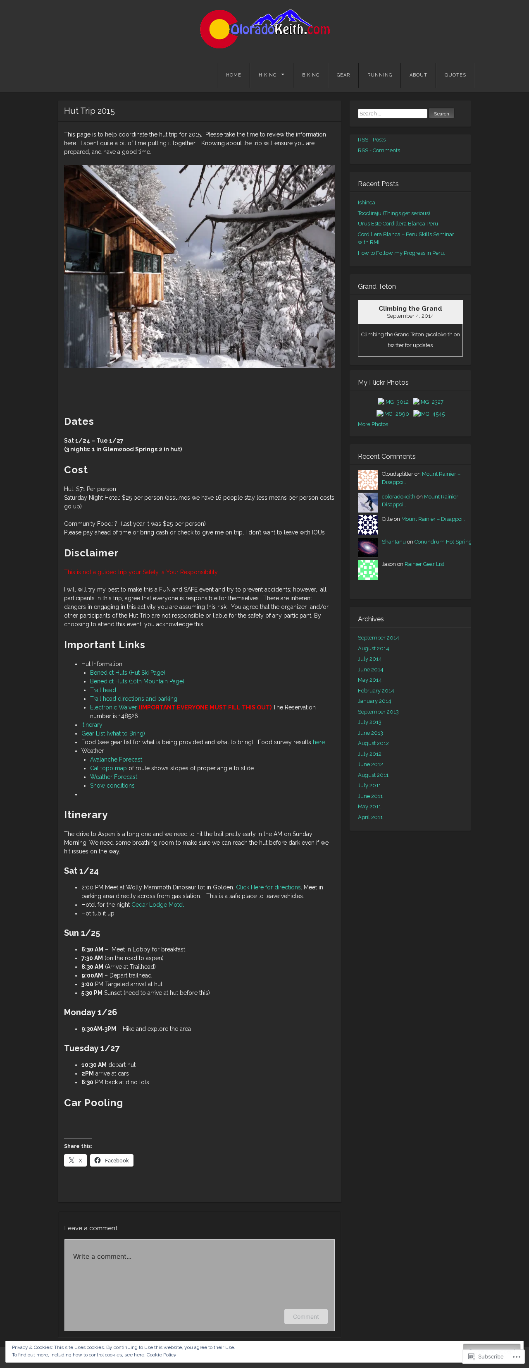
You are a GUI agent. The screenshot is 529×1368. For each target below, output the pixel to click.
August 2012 (373, 743)
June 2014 (371, 669)
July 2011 (369, 785)
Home (233, 75)
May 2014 (370, 680)
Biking (310, 75)
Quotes (455, 75)
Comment (306, 1316)
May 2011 (369, 806)
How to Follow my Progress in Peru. (401, 253)
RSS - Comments (379, 150)
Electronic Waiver (113, 707)
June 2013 (370, 733)
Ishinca (366, 202)
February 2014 (376, 691)
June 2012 (370, 764)
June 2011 (370, 796)
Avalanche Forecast (116, 759)
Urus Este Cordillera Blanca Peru (398, 223)
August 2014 (373, 648)
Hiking (267, 75)
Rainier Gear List (424, 564)
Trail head (103, 690)
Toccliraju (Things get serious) (394, 213)
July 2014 (370, 659)
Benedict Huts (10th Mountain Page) (137, 681)
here (319, 742)
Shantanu (394, 542)
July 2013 (369, 722)
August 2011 (373, 775)
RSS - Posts (372, 140)
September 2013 (378, 712)
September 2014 (378, 638)
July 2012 (369, 754)
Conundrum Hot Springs (444, 542)
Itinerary (91, 724)
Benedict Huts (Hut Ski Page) (127, 672)
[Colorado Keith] (264, 29)
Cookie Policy (161, 1355)
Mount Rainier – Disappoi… (433, 519)
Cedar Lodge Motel (157, 904)
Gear (343, 75)
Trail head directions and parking (133, 698)
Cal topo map (108, 768)
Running (379, 75)
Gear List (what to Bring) (113, 733)
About (418, 75)
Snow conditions (112, 785)
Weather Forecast (113, 777)
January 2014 (374, 701)
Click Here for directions (268, 887)
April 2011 (370, 817)
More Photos (373, 424)
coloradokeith (398, 497)
